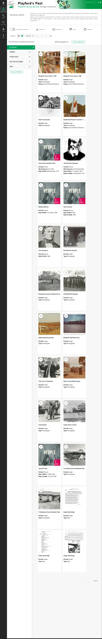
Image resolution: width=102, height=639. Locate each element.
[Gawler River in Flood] (74, 411)
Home (3, 5)
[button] (57, 29)
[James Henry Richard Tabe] (49, 149)
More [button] (3, 37)
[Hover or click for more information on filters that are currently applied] (67, 42)
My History (3, 24)
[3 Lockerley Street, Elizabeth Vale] (74, 455)
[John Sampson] (49, 237)
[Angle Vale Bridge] (74, 498)
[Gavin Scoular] (74, 193)
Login (3, 31)
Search (3, 18)
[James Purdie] (49, 455)
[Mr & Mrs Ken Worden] (74, 237)
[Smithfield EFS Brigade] (74, 280)
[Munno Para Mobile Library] (74, 367)
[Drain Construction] (49, 106)
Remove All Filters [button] (78, 42)
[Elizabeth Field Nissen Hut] (74, 324)
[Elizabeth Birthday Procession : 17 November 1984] (74, 106)
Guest (91, 2)
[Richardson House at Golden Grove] (49, 280)
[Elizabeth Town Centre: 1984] (49, 62)
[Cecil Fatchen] (49, 411)
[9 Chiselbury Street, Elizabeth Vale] (49, 498)
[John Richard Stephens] (74, 149)
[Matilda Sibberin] (49, 193)
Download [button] (40, 29)
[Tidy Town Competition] (49, 367)
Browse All (3, 11)
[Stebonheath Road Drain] (49, 324)
